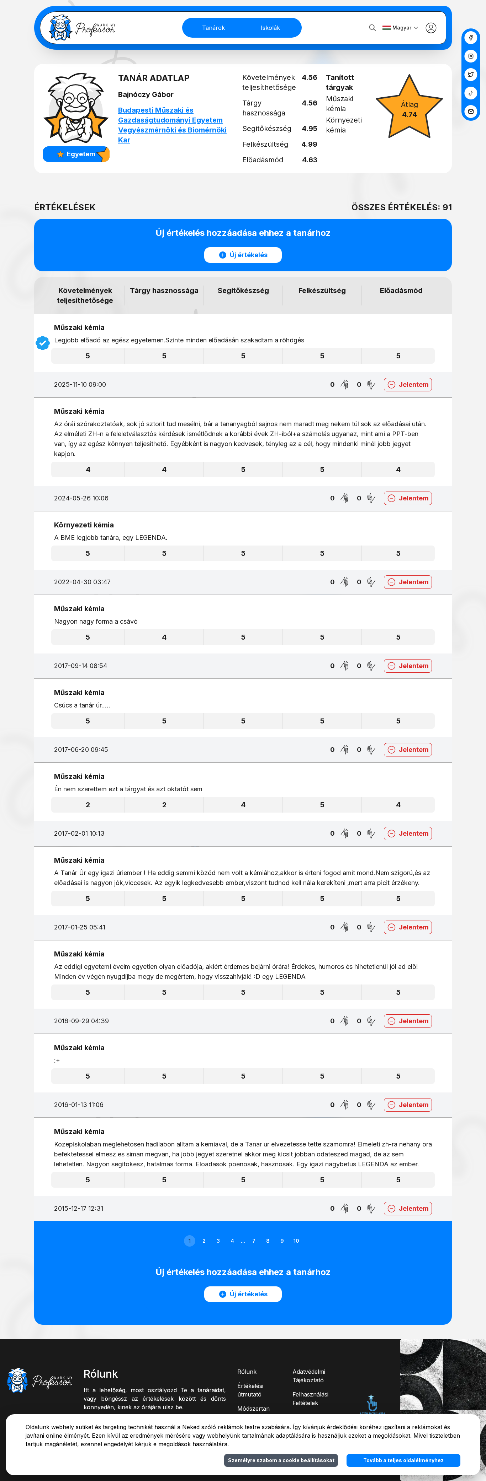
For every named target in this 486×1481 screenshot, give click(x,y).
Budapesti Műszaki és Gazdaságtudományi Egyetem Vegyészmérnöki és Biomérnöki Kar (172, 125)
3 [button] (218, 1241)
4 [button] (232, 1241)
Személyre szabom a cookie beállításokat (281, 1460)
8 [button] (268, 1241)
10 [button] (296, 1241)
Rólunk (247, 1371)
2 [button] (204, 1241)
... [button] (243, 1241)
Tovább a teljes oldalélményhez (403, 1460)
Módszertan (253, 1408)
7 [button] (253, 1241)
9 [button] (282, 1241)
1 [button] (190, 1241)
